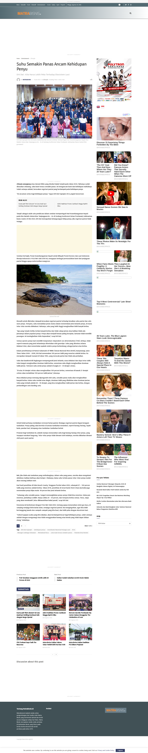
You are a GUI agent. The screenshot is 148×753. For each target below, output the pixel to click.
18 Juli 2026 (47, 647)
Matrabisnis (27, 79)
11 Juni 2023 (37, 79)
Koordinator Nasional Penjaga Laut (59, 530)
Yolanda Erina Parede (81, 532)
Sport (57, 5)
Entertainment (41, 5)
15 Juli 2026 (73, 647)
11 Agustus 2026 (74, 620)
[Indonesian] (102, 107)
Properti (63, 5)
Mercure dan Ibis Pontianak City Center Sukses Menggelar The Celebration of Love (80, 615)
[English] (98, 107)
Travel (28, 5)
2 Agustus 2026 (21, 647)
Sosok (49, 5)
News (18, 5)
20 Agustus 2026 (22, 620)
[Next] (56, 654)
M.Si (73, 530)
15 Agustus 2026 (48, 617)
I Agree (120, 750)
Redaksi (48, 708)
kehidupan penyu (39, 530)
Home (18, 58)
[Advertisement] (74, 36)
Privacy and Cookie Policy (106, 750)
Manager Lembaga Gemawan (27, 532)
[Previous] (52, 654)
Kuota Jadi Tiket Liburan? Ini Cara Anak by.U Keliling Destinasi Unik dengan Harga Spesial (28, 615)
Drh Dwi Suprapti (26, 530)
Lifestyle (33, 58)
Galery (53, 5)
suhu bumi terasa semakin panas (61, 532)
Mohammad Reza (43, 532)
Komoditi (23, 5)
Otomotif (33, 5)
